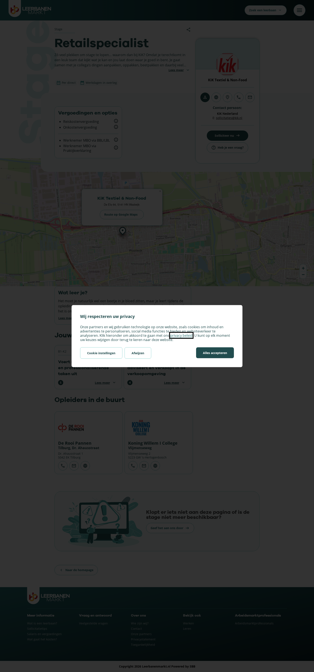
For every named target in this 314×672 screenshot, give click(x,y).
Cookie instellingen (101, 353)
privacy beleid (181, 335)
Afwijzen (138, 353)
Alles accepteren (215, 353)
